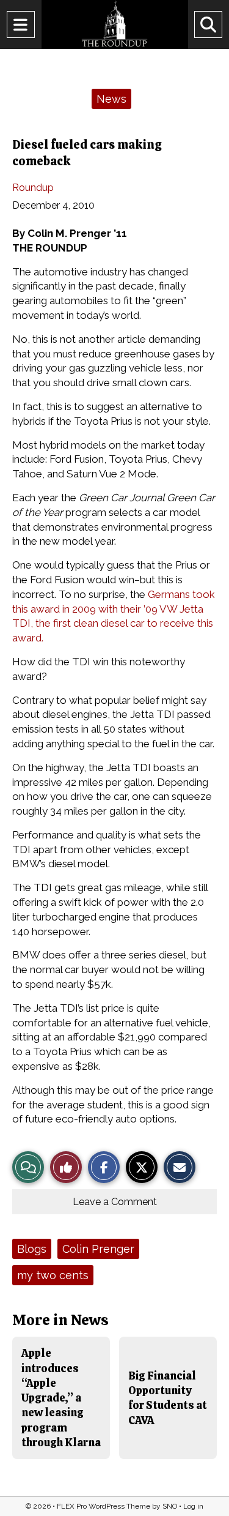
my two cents (53, 1275)
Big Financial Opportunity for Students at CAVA (167, 1398)
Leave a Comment (115, 1202)
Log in (193, 1506)
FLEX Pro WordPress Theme (103, 1506)
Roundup (33, 187)
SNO (169, 1506)
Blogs (31, 1248)
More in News (60, 1319)
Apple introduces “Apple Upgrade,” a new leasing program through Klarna (61, 1397)
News (111, 98)
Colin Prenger (98, 1248)
